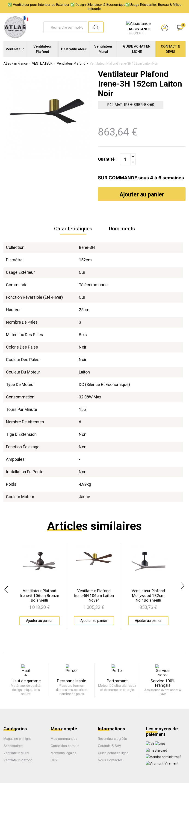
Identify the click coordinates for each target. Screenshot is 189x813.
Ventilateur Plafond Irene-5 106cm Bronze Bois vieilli (39, 595)
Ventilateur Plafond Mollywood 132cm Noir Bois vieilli (148, 595)
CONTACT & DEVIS (170, 49)
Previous (5, 589)
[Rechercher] (96, 27)
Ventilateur (15, 49)
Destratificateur (74, 49)
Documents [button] (122, 229)
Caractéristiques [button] (73, 229)
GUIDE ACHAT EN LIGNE (137, 49)
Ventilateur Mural (103, 49)
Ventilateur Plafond (42, 49)
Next (183, 585)
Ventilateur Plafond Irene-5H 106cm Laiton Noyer (94, 595)
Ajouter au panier (142, 194)
